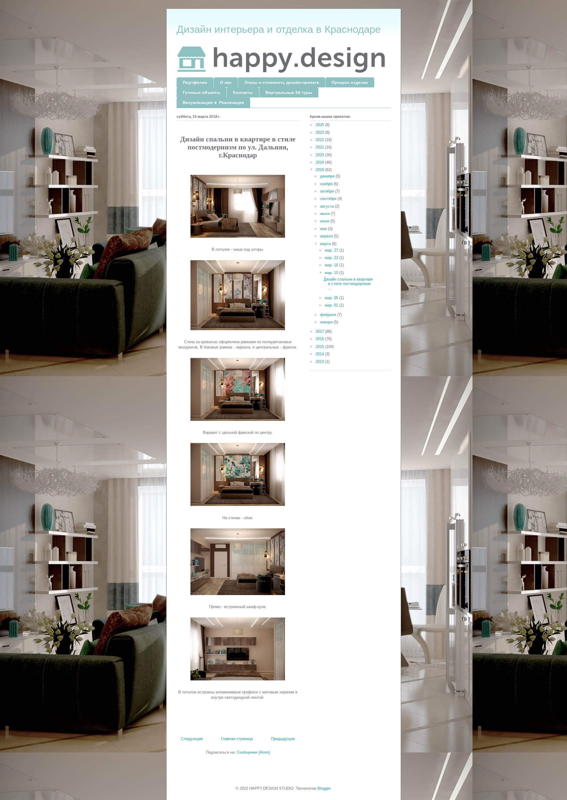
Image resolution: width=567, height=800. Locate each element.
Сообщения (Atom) (253, 752)
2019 (320, 162)
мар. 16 (332, 265)
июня (325, 221)
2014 (320, 354)
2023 (320, 132)
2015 (320, 346)
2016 (320, 339)
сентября (329, 198)
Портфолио (195, 82)
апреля (327, 236)
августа (327, 206)
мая (324, 229)
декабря (328, 176)
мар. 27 (332, 250)
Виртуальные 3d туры (288, 92)
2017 (320, 331)
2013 (320, 361)
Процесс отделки (350, 82)
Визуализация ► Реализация (213, 102)
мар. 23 (332, 257)
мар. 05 (332, 298)
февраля (328, 314)
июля (325, 213)
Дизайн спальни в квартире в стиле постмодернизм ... (348, 284)
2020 (320, 155)
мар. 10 (332, 273)
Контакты (243, 92)
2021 (320, 147)
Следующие (192, 739)
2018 (320, 169)
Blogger (323, 788)
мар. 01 (332, 305)
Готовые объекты (201, 92)
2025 (320, 125)
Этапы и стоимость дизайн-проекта (281, 82)
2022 (320, 140)
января (327, 322)
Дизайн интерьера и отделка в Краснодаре (279, 29)
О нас (226, 82)
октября (327, 191)
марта (326, 244)
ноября (327, 184)
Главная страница (237, 739)
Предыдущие (283, 739)
